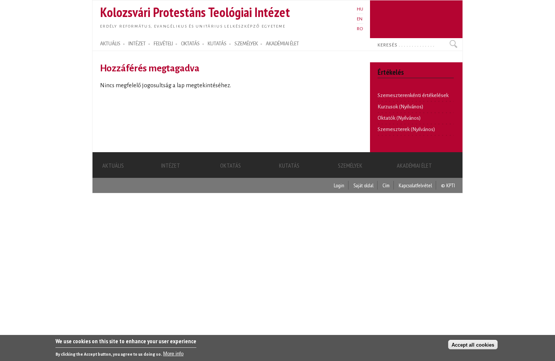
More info (173, 353)
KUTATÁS (217, 43)
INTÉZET (137, 43)
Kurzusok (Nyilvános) (400, 107)
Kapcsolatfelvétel (415, 185)
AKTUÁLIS (110, 43)
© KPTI (448, 185)
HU (360, 9)
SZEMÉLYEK (246, 43)
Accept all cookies (473, 344)
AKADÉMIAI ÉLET (282, 43)
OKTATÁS (190, 43)
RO (360, 28)
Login (339, 185)
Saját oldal (363, 185)
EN (359, 19)
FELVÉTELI (163, 43)
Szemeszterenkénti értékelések (413, 95)
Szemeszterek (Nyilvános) (406, 129)
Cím (386, 185)
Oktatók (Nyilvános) (399, 118)
